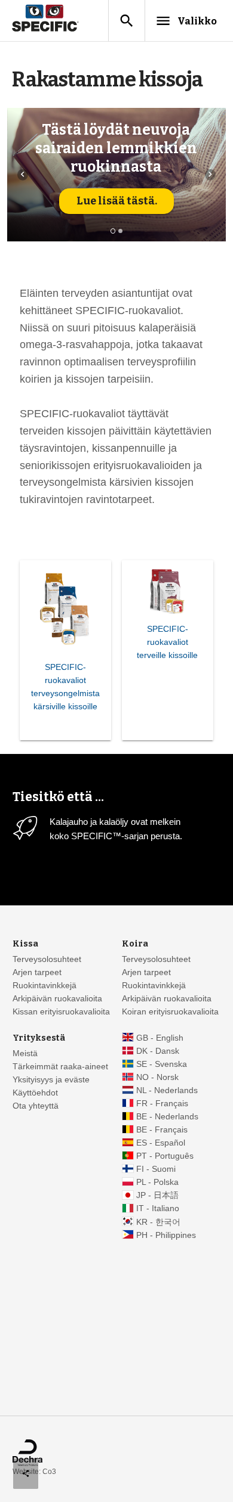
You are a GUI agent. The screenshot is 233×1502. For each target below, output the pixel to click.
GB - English (159, 1038)
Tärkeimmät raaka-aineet (60, 1066)
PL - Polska (157, 1182)
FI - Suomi (156, 1169)
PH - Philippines (166, 1235)
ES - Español (160, 1142)
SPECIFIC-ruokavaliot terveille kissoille (167, 642)
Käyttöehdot (35, 1092)
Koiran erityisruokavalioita (170, 1011)
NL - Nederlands (167, 1090)
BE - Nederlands (167, 1116)
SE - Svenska (161, 1064)
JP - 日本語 (157, 1195)
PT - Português (165, 1156)
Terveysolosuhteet (47, 959)
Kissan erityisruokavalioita (61, 1011)
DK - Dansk (157, 1051)
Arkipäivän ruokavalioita (57, 998)
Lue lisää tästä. (116, 200)
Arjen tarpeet (37, 972)
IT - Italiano (157, 1208)
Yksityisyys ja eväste (51, 1079)
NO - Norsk (157, 1077)
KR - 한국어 (158, 1222)
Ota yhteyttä (36, 1105)
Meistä (25, 1053)
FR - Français (162, 1103)
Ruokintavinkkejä (44, 985)
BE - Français (162, 1129)
